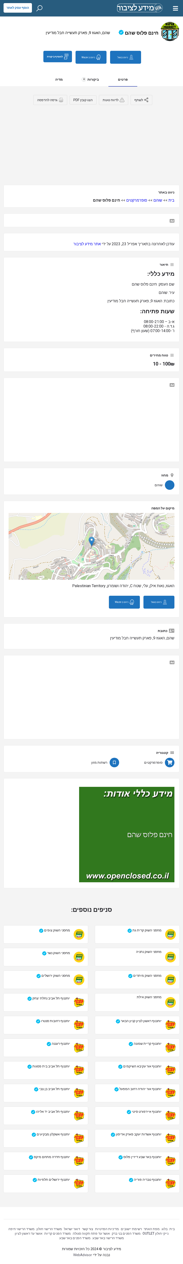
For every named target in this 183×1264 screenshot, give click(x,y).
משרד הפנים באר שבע (75, 1238)
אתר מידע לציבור (87, 244)
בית (171, 200)
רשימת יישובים (131, 1229)
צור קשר (87, 1229)
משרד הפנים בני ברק (126, 1233)
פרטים (123, 79)
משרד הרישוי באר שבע (108, 1238)
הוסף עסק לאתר (17, 8)
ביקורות (91, 79)
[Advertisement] (91, 143)
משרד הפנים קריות (57, 1233)
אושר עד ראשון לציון (28, 1233)
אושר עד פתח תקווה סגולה (91, 1233)
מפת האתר (152, 1229)
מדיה (59, 79)
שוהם (157, 200)
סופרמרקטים (136, 200)
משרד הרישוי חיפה (21, 1229)
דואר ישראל (72, 1229)
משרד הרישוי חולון (49, 1229)
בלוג (165, 1229)
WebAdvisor (82, 1255)
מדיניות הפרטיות (107, 1229)
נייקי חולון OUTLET (155, 1233)
